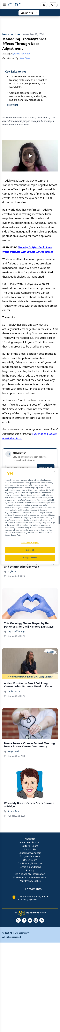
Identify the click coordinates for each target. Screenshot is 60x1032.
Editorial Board (30, 846)
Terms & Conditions (30, 867)
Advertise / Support (30, 842)
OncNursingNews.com (30, 863)
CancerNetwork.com (30, 853)
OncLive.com (30, 860)
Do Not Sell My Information (30, 874)
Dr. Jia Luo (12, 571)
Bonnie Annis (13, 811)
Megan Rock (13, 751)
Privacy (30, 870)
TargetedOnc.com (30, 856)
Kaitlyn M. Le (13, 691)
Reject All (30, 550)
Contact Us (30, 849)
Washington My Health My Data (30, 877)
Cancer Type (27, 12)
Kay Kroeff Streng (16, 631)
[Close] (54, 471)
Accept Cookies (30, 558)
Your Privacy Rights (30, 881)
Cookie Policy (16, 535)
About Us (30, 839)
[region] (29, 515)
